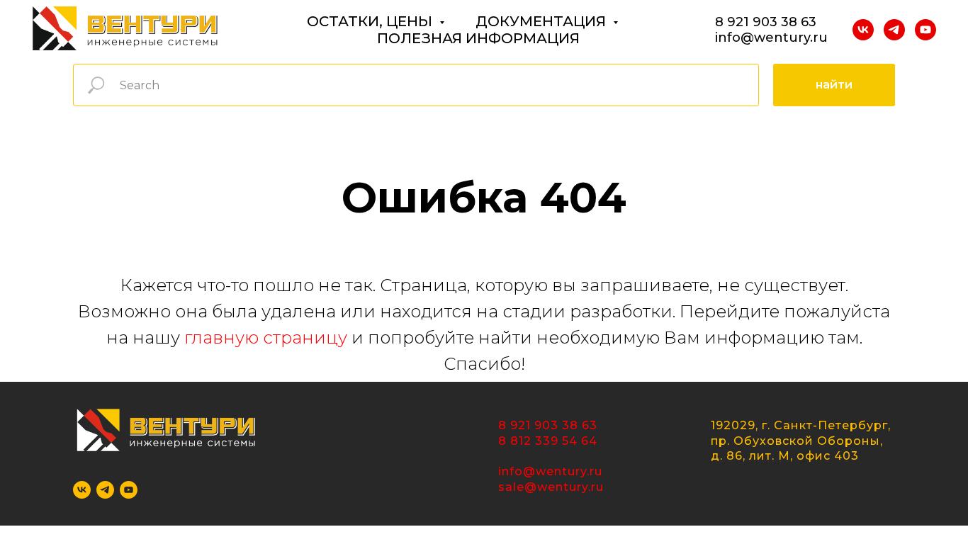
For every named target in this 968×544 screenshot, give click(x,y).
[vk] (863, 29)
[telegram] (894, 29)
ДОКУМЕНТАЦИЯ (542, 21)
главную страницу (265, 337)
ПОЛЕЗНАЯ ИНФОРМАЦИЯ (478, 38)
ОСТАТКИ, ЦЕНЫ (371, 21)
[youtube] (925, 29)
